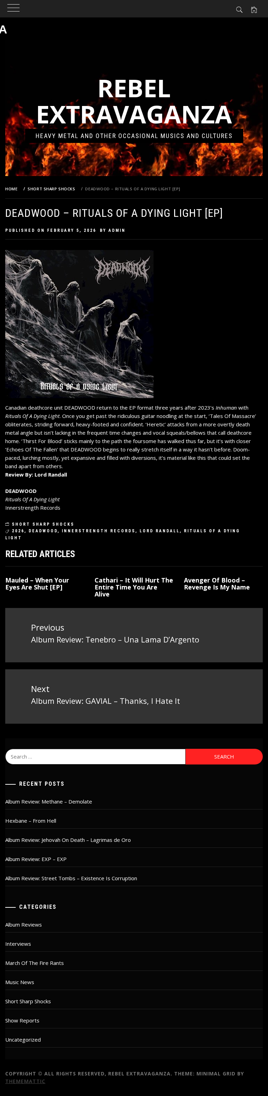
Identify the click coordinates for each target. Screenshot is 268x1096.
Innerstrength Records (98, 530)
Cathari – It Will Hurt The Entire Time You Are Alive (134, 587)
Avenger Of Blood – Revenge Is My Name (217, 583)
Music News (19, 982)
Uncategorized (23, 1039)
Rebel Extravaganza (134, 101)
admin (117, 230)
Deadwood (43, 530)
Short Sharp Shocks (43, 524)
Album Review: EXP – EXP (36, 858)
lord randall (160, 530)
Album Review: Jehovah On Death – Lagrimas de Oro (68, 839)
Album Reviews (23, 924)
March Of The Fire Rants (34, 962)
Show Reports (22, 1020)
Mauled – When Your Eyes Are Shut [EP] (37, 583)
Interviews (18, 943)
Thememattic (25, 1081)
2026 (18, 530)
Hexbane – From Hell (30, 820)
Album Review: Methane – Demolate (48, 801)
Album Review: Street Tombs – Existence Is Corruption (71, 878)
